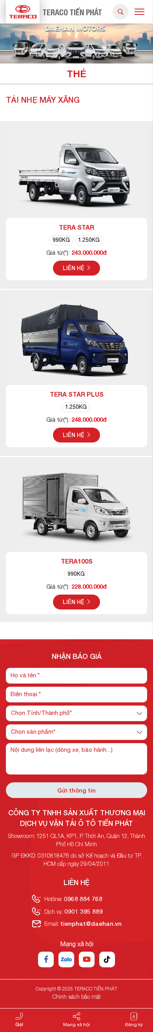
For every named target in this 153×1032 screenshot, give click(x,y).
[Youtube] (87, 959)
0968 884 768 (83, 898)
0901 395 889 (83, 911)
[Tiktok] (107, 959)
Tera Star (76, 227)
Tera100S (77, 561)
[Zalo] (66, 959)
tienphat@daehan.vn (91, 923)
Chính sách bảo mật (77, 996)
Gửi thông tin (76, 790)
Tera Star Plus (77, 394)
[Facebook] (46, 959)
